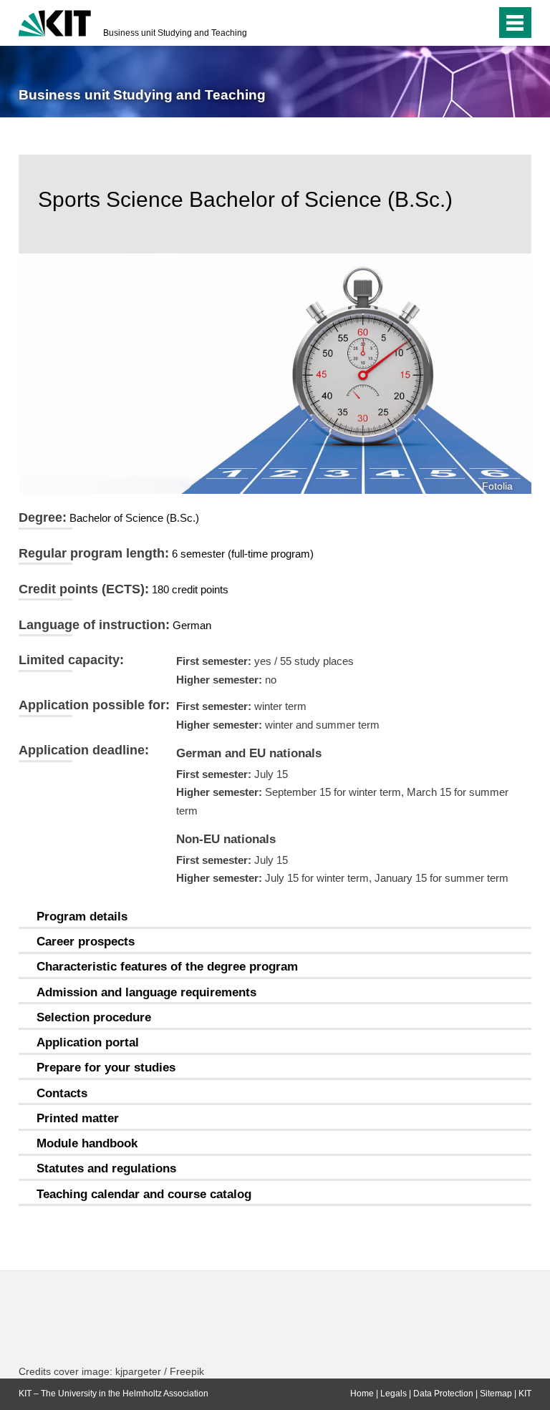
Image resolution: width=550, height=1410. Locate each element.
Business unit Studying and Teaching (175, 33)
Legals (393, 1394)
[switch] (456, 23)
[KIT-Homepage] (55, 21)
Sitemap (496, 1394)
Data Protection (443, 1394)
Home (362, 1394)
